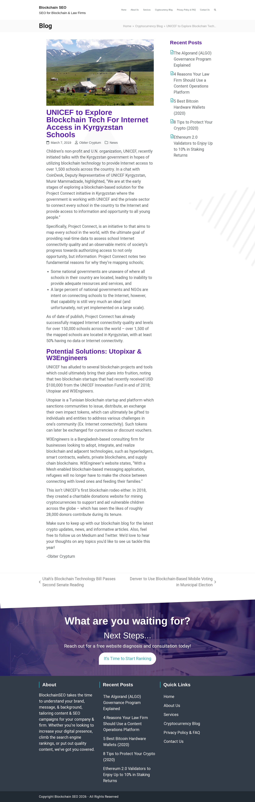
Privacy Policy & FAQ (182, 732)
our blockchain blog (111, 523)
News (114, 142)
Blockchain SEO (52, 7)
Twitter (111, 535)
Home (169, 696)
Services (171, 714)
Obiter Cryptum (90, 142)
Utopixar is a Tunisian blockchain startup (82, 400)
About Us (172, 705)
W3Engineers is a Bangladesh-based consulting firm (92, 439)
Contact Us (174, 741)
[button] (215, 10)
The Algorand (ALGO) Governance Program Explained (192, 59)
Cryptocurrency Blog (182, 723)
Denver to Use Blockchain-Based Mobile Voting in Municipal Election (170, 582)
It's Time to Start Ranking (127, 658)
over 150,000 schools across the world (87, 328)
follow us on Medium (77, 535)
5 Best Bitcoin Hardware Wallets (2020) (189, 107)
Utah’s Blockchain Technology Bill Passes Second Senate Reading (77, 582)
